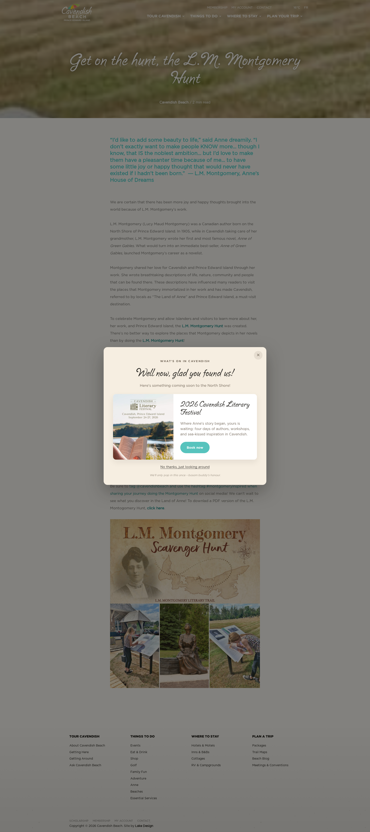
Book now (195, 447)
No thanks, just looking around (185, 467)
